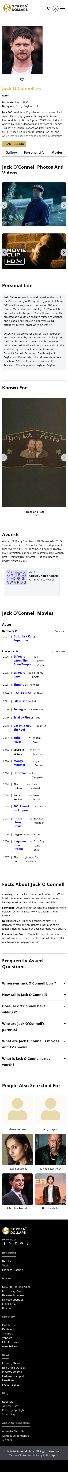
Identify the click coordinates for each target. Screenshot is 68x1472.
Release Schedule (13, 1295)
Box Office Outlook (13, 1367)
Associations (9, 1346)
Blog (5, 1393)
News (5, 1354)
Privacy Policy (42, 1455)
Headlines (8, 1380)
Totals (5, 1265)
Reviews (7, 1308)
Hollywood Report (13, 1376)
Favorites (48, 9)
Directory (8, 1316)
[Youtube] (21, 1243)
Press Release (10, 1384)
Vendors (7, 1338)
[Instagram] (16, 1243)
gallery (11, 152)
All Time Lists (10, 1406)
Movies (57, 152)
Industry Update (12, 1371)
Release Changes (12, 1299)
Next (64, 205)
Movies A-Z (9, 1303)
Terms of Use (18, 1455)
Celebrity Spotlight (13, 1410)
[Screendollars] (16, 7)
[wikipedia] (22, 80)
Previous (4, 205)
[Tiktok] (28, 1243)
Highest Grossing (12, 1269)
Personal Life (34, 152)
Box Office (9, 1252)
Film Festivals (10, 1342)
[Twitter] (10, 1243)
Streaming (8, 1414)
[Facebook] (4, 1243)
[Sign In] (55, 9)
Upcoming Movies (13, 1291)
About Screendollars (16, 1423)
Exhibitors (8, 1329)
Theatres (7, 1333)
